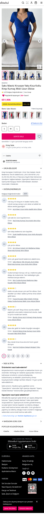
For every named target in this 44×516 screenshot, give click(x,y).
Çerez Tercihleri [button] (9, 508)
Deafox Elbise (19, 431)
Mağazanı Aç (27, 464)
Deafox (4, 83)
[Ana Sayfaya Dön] (4, 3)
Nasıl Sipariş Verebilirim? (12, 487)
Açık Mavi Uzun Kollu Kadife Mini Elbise (27, 209)
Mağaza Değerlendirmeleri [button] (14, 194)
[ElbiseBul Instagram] (33, 473)
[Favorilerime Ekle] (39, 136)
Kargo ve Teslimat (9, 490)
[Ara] (23, 2)
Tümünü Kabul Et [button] (25, 508)
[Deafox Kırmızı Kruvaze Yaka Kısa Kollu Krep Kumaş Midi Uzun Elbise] (11, 115)
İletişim (5, 464)
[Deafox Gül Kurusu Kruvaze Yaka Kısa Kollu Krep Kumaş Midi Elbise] (32, 115)
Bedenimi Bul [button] (37, 123)
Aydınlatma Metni (9, 471)
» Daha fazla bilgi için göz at (19, 416)
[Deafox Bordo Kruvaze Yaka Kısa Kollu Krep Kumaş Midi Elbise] (18, 115)
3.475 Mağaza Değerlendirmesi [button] (13, 92)
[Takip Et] (39, 155)
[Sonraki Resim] (39, 41)
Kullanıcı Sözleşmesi (10, 468)
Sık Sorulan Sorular (9, 483)
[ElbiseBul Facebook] (24, 473)
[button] (22, 168)
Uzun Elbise (34, 431)
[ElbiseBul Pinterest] (28, 473)
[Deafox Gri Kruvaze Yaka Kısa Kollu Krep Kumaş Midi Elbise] (38, 115)
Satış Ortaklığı (28, 461)
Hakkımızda (6, 461)
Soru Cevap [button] (27, 92)
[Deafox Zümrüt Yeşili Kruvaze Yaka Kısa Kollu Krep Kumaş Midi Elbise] (25, 115)
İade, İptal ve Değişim (10, 494)
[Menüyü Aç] (41, 2)
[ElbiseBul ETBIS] (32, 488)
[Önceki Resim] (4, 41)
